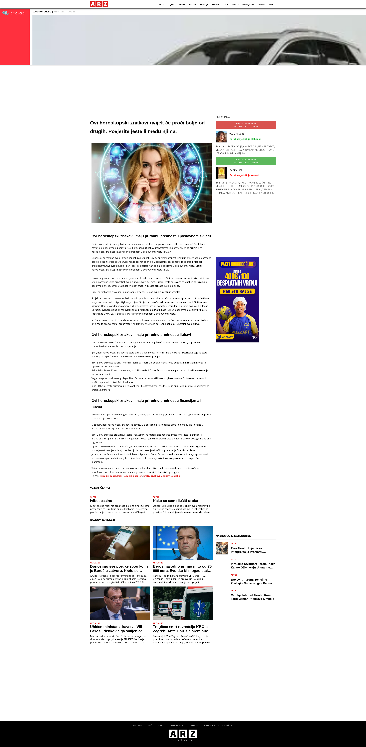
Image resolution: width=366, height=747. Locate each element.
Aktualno (192, 4)
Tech (226, 4)
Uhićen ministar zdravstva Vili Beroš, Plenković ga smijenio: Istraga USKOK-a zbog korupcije (118, 629)
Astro (271, 4)
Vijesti (172, 4)
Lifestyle (215, 4)
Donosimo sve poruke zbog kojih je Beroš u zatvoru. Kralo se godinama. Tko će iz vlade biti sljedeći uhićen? (119, 568)
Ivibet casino (101, 501)
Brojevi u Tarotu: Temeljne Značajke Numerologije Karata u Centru (252, 581)
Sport (182, 4)
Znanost (261, 4)
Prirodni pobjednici (111, 475)
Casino (234, 4)
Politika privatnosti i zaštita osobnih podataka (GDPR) (190, 725)
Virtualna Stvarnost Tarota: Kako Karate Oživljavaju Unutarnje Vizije (253, 565)
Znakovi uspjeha (170, 475)
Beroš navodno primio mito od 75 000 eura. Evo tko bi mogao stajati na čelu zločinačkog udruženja (182, 568)
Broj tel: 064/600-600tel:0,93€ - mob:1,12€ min (246, 150)
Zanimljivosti (248, 4)
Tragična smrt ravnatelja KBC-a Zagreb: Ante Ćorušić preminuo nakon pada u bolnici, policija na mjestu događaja (181, 629)
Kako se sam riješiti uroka (175, 501)
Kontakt (159, 725)
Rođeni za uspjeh (132, 475)
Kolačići (148, 725)
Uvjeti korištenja (225, 725)
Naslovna (161, 4)
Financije (204, 4)
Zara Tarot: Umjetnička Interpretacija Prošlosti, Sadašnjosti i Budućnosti (248, 550)
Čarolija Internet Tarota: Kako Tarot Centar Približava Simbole (252, 597)
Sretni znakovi (151, 475)
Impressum (137, 725)
